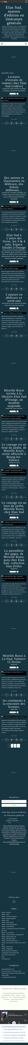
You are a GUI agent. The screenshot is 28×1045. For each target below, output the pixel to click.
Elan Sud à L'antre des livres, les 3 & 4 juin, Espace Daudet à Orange (14, 241)
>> (18, 745)
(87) (9, 977)
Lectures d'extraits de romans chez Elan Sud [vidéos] (14, 81)
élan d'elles (19, 408)
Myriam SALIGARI (14, 88)
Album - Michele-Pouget (8, 938)
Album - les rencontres (8, 932)
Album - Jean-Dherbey (8, 926)
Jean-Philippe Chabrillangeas (16, 192)
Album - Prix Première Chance (10, 940)
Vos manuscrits (6, 959)
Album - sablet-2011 (7, 946)
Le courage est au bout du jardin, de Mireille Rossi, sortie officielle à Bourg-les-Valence (14, 452)
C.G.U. (10, 997)
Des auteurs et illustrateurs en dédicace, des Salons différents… (14, 184)
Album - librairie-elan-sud (9, 936)
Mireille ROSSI (13, 90)
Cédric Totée (18, 256)
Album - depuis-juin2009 (8, 918)
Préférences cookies (13, 1001)
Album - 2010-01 (6, 912)
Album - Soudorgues (7, 948)
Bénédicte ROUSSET (20, 194)
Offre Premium (6, 999)
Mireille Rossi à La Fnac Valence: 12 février (14, 659)
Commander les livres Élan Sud (10, 953)
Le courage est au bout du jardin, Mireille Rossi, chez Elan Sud (14, 507)
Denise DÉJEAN (18, 250)
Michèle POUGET (11, 256)
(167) (8, 969)
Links (3, 957)
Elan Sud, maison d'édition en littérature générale (14, 15)
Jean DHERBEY (10, 254)
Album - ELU (5, 920)
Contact (23, 995)
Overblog (23, 988)
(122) (11, 971)
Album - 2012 (5, 914)
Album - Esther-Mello (8, 922)
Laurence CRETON (7, 197)
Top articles (18, 995)
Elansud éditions (6, 303)
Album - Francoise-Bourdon (9, 924)
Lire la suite (14, 119)
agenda (12, 252)
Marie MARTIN (21, 90)
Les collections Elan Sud (8, 955)
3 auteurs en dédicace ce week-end (14, 297)
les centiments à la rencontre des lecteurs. (14, 703)
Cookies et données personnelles (17, 999)
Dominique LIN (6, 88)
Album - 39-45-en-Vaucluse (9, 916)
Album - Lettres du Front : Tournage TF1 (13, 934)
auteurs (4, 250)
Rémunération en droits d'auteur (19, 997)
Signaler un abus (4, 997)
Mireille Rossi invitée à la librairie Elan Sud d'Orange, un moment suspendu (14, 398)
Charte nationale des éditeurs (10, 951)
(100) (13, 973)
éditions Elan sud (17, 842)
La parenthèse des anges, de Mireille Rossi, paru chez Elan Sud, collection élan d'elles (14, 558)
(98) (5, 975)
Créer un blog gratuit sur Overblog (8, 995)
